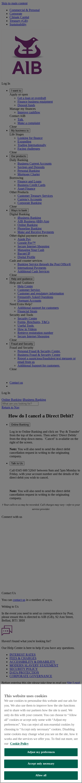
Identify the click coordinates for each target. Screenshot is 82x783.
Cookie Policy (19, 743)
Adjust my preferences (41, 752)
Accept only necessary (41, 763)
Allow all (40, 775)
